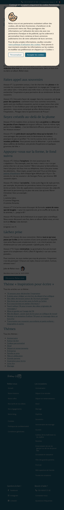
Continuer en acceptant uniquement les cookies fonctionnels (34, 5)
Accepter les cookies (35, 54)
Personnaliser (16, 54)
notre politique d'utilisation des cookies (24, 44)
